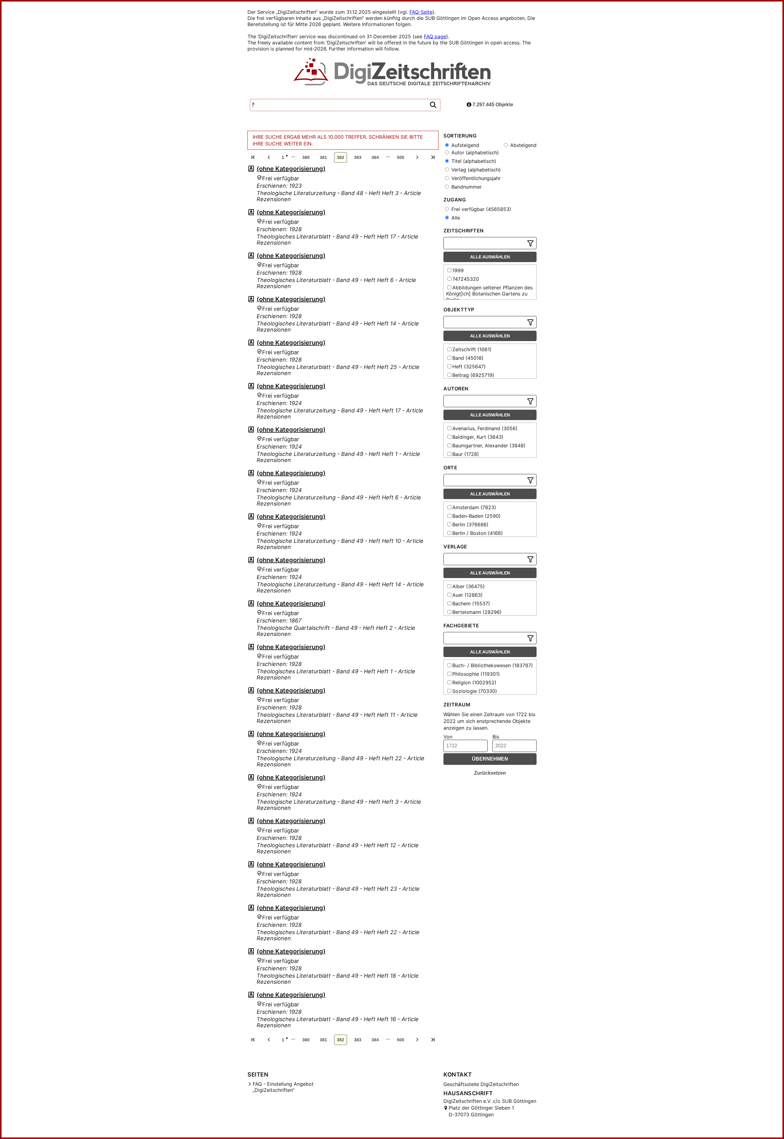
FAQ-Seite (420, 12)
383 (357, 157)
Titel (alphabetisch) (473, 161)
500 (400, 157)
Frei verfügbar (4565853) (480, 209)
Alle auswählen (490, 256)
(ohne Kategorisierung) (291, 168)
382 (340, 157)
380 (306, 157)
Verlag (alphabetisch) (475, 170)
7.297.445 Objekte (492, 104)
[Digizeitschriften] (392, 72)
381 (323, 157)
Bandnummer (466, 187)
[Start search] (433, 105)
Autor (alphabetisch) (474, 152)
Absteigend (523, 145)
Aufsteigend (464, 145)
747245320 (465, 279)
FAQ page (435, 36)
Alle (455, 218)
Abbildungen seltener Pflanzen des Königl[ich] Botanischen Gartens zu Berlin (489, 293)
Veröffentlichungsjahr (475, 178)
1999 (458, 270)
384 (375, 157)
